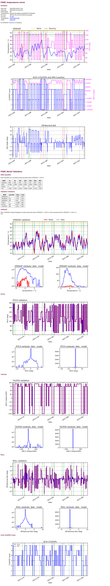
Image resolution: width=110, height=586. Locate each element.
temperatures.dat (14, 18)
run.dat (12, 16)
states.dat (12, 19)
